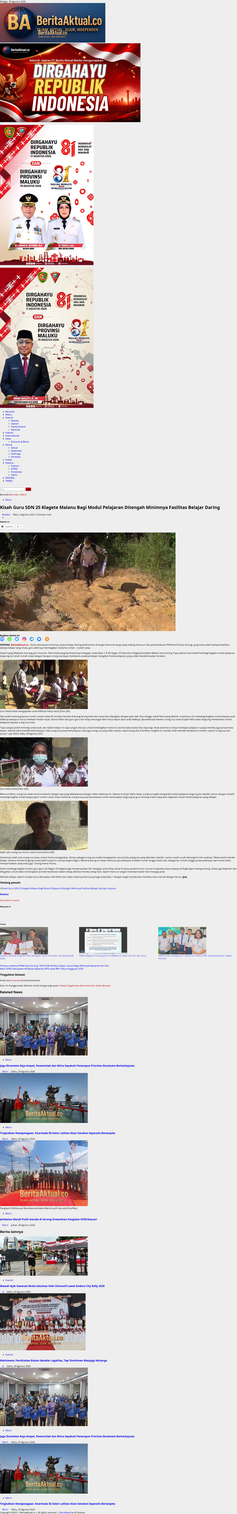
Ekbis (8, 438)
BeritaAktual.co (19, 644)
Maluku (15, 420)
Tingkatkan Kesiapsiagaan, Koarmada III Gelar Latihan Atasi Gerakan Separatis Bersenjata (57, 1133)
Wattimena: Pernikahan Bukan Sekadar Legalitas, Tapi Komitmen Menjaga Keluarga (53, 1360)
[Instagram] (26, 639)
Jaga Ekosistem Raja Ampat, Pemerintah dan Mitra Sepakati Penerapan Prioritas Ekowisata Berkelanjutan (67, 1065)
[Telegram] (33, 639)
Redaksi (6, 514)
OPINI (14, 468)
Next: (41, 968)
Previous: (54, 965)
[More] (48, 639)
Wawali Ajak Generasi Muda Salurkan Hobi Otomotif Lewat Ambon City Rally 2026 (52, 1286)
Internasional (12, 435)
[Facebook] (3, 639)
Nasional (15, 429)
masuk (15, 980)
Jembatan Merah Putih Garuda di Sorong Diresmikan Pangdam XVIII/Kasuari (49, 1219)
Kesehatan (16, 450)
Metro (8, 414)
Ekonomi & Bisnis (20, 441)
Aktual (8, 444)
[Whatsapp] (11, 639)
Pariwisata (16, 471)
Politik (8, 459)
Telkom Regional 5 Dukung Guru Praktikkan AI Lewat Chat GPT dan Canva (112, 955)
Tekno (14, 474)
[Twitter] (18, 639)
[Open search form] (1, 486)
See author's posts (9, 900)
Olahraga (16, 453)
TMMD (8, 480)
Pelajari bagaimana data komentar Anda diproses (85, 985)
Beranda (9, 411)
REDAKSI (9, 477)
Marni (5, 1071)
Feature (9, 462)
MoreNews (64, 1512)
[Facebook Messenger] (40, 639)
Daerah (9, 417)
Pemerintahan (18, 426)
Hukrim (9, 432)
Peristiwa (16, 456)
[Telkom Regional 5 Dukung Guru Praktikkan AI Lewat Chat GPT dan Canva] (117, 940)
